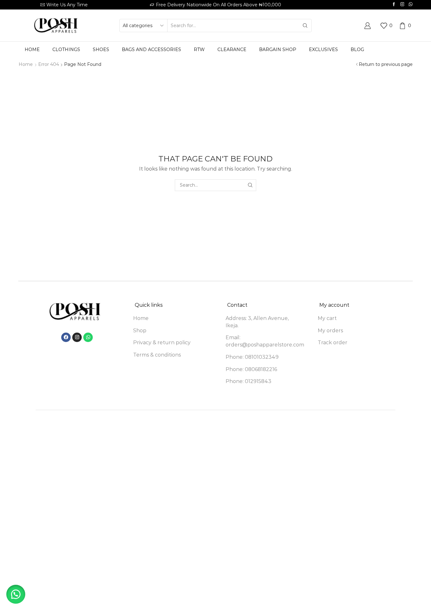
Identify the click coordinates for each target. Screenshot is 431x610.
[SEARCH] (250, 185)
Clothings (66, 49)
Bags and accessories (151, 49)
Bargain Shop (277, 49)
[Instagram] (402, 4)
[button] (15, 594)
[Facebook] (394, 4)
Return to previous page (386, 64)
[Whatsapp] (411, 4)
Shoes (101, 49)
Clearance (231, 49)
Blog (357, 49)
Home (32, 49)
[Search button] (305, 25)
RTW (199, 49)
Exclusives (323, 49)
